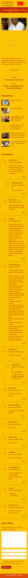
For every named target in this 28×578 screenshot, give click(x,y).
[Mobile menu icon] (26, 4)
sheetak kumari (13, 160)
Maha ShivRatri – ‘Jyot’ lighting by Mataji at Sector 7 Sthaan (17, 119)
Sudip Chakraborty (16, 183)
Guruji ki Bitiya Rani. (14, 265)
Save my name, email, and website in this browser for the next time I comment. (12, 562)
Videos (16, 70)
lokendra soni (12, 388)
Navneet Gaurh (13, 422)
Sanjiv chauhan (13, 437)
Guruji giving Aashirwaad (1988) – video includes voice (18, 143)
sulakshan (11, 219)
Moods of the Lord (16, 100)
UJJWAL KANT (13, 350)
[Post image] (5, 102)
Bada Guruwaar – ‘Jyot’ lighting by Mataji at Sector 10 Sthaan (17, 127)
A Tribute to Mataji (16, 109)
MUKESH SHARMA (14, 405)
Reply (23, 177)
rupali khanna (12, 200)
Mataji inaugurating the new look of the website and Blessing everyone (18, 135)
